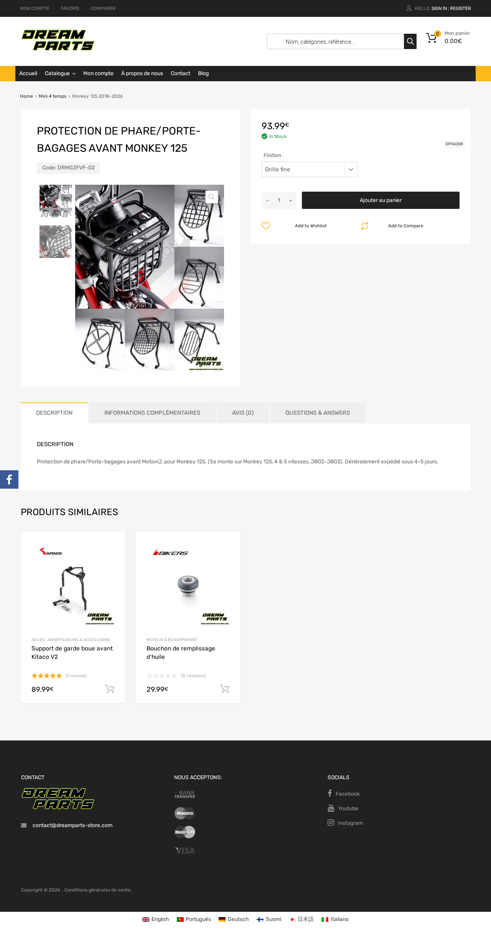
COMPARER (103, 8)
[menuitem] (155, 919)
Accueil (28, 73)
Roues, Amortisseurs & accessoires (70, 639)
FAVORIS (70, 8)
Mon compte (98, 73)
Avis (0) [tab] (243, 412)
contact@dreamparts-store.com (72, 825)
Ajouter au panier (381, 200)
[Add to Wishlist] (112, 545)
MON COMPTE (34, 8)
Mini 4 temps (52, 96)
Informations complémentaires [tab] (152, 412)
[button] (211, 197)
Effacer (454, 144)
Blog (203, 73)
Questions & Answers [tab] (317, 412)
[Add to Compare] (112, 558)
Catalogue (57, 73)
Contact (180, 73)
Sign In (439, 8)
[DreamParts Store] (58, 49)
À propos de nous (142, 73)
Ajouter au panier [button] (109, 689)
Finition (272, 155)
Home (26, 96)
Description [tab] (54, 412)
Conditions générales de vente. (98, 890)
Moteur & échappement (172, 639)
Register (460, 8)
